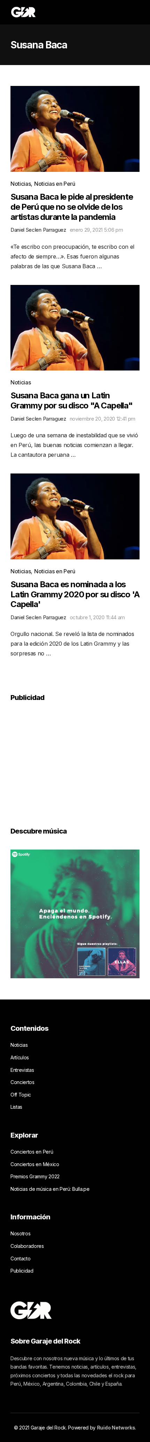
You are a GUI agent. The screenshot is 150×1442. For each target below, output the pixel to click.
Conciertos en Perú (31, 1152)
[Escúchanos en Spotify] (75, 913)
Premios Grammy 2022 (35, 1176)
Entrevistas (22, 1070)
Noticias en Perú (54, 183)
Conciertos (22, 1082)
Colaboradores (27, 1246)
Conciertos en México (34, 1164)
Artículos (19, 1057)
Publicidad (21, 1271)
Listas (16, 1107)
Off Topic (20, 1095)
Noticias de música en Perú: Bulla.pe (49, 1189)
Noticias (20, 183)
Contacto (20, 1258)
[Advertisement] (62, 759)
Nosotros (20, 1233)
